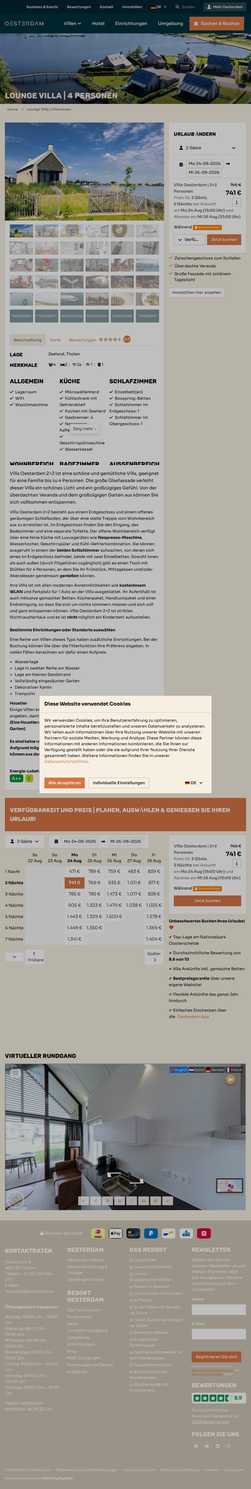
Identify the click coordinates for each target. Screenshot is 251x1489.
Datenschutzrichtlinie (66, 761)
